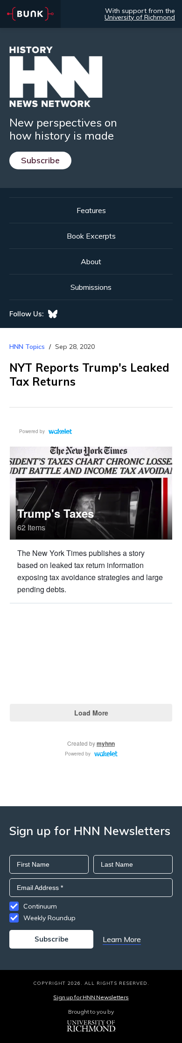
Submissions (91, 287)
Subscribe (40, 160)
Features (91, 210)
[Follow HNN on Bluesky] (52, 314)
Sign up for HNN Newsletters (90, 997)
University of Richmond (140, 17)
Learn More (122, 939)
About (91, 261)
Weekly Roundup (49, 918)
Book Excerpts (91, 236)
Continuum (40, 906)
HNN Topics (27, 346)
